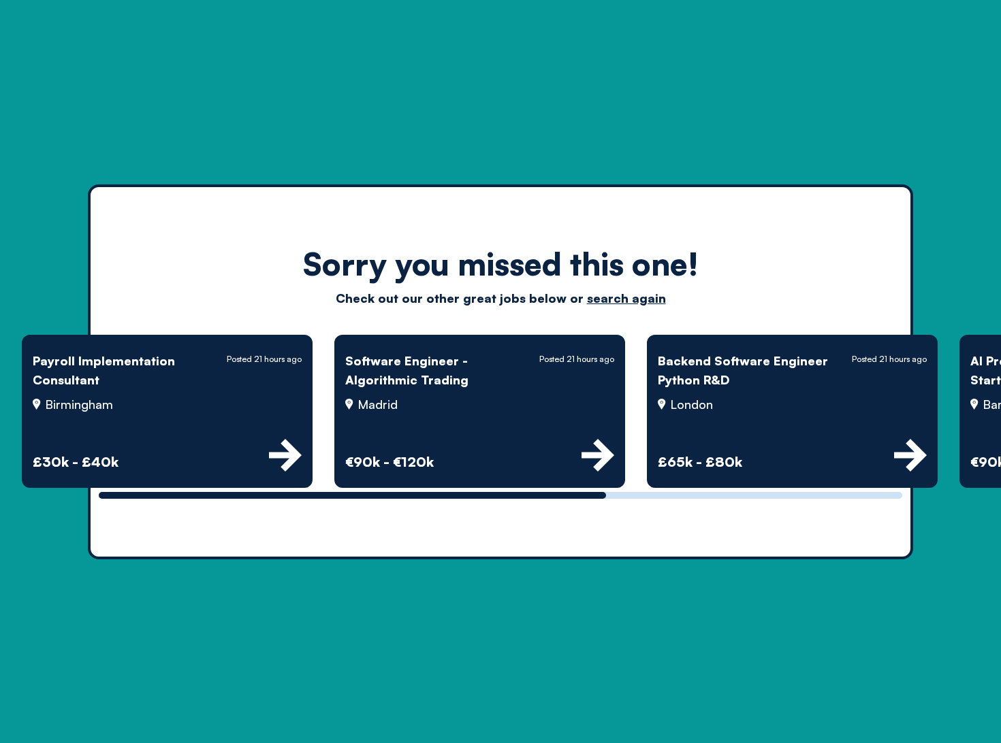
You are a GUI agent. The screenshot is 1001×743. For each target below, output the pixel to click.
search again (626, 298)
